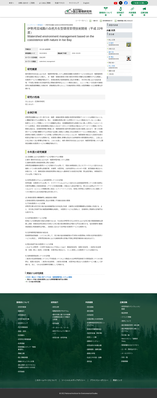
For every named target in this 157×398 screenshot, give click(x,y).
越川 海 (111, 52)
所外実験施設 (23, 327)
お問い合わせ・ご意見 (26, 3)
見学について (126, 321)
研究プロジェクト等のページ (61, 332)
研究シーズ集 (92, 337)
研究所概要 (22, 307)
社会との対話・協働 (94, 357)
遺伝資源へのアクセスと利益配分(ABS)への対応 (27, 366)
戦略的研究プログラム (61, 311)
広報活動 (123, 302)
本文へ (11, 3)
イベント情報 (126, 317)
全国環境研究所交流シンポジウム (96, 323)
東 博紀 (111, 57)
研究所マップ (23, 323)
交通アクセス (59, 3)
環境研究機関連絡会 (94, 329)
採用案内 (21, 335)
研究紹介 (40, 25)
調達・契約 (22, 331)
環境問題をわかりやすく (130, 345)
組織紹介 (21, 311)
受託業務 (90, 307)
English (86, 3)
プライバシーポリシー (99, 380)
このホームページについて (46, 380)
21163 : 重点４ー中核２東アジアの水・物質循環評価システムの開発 (49, 277)
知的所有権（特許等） (95, 333)
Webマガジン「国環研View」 (129, 339)
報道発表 (124, 313)
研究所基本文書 (23, 319)
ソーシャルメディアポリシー (73, 380)
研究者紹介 (22, 315)
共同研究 (90, 315)
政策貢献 (21, 343)
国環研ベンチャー (93, 341)
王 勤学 (111, 43)
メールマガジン (127, 353)
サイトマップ (74, 3)
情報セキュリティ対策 (26, 361)
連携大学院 (91, 353)
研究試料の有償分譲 (94, 345)
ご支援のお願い (139, 2)
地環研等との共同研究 (95, 319)
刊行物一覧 (125, 335)
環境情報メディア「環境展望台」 (27, 348)
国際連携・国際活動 (94, 349)
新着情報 (124, 361)
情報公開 (21, 353)
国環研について (22, 302)
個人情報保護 (23, 357)
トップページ (31, 25)
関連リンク (117, 380)
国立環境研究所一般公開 (130, 325)
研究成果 (56, 323)
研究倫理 (21, 371)
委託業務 (90, 311)
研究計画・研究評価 (60, 337)
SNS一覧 (124, 357)
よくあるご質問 (44, 3)
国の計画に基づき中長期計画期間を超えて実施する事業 (61, 316)
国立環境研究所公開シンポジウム (130, 329)
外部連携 (89, 302)
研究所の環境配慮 (24, 339)
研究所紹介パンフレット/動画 (130, 307)
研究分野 (56, 307)
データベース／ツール (61, 327)
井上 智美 (112, 66)
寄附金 (89, 361)
